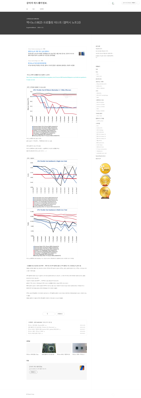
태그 (34, 9)
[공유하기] (49, 313)
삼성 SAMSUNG (38, 322)
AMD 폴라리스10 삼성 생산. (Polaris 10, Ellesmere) (41, 327)
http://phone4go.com (34, 60)
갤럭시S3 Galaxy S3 (101, 134)
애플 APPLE (99, 140)
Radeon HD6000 (100, 111)
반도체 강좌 (98, 79)
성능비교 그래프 (100, 81)
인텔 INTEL (99, 93)
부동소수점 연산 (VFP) (101, 84)
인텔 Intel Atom (100, 147)
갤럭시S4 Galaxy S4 (101, 136)
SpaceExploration (101, 156)
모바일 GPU (99, 86)
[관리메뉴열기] (138, 3)
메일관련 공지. (99, 48)
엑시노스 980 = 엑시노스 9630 (35, 331)
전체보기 (98, 66)
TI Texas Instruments (102, 149)
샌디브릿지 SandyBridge (102, 95)
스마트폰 (30, 322)
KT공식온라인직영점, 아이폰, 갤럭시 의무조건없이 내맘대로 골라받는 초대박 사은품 (51, 65)
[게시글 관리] (52, 313)
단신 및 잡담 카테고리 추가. (102, 51)
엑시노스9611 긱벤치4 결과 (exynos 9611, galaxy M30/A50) (43, 329)
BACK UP (98, 158)
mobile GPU (99, 128)
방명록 (42, 9)
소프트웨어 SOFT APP (102, 153)
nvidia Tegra (99, 145)
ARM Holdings (100, 130)
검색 (109, 3)
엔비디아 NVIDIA (100, 102)
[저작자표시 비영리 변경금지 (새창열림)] (68, 314)
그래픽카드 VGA (100, 100)
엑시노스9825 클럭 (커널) (34, 333)
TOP (113, 395)
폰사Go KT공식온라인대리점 (37, 63)
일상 (97, 69)
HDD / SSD (99, 116)
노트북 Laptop (100, 121)
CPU (97, 91)
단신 (97, 72)
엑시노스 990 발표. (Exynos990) (36, 325)
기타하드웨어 (99, 113)
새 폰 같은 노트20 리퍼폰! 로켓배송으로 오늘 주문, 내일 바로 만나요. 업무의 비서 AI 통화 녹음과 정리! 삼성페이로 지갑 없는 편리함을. (51, 54)
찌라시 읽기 (99, 76)
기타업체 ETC (100, 151)
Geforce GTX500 (101, 106)
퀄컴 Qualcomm (100, 142)
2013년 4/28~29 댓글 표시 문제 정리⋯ (104, 53)
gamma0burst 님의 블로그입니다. (37, 369)
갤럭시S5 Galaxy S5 (101, 138)
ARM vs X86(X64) (101, 88)
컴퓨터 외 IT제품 (100, 118)
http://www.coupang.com (35, 49)
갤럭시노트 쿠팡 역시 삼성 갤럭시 (38, 51)
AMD (98, 97)
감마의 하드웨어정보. (36, 3)
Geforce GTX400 (101, 104)
